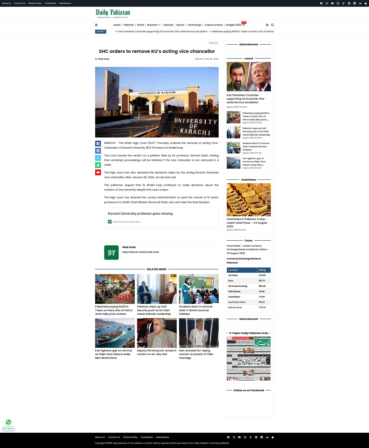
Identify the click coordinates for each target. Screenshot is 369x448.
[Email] (98, 172)
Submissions (65, 3)
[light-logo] (113, 14)
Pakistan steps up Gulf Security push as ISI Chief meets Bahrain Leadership (154, 310)
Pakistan (129, 25)
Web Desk (103, 59)
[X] (98, 158)
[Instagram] (338, 3)
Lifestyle (168, 25)
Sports (180, 25)
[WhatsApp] (98, 165)
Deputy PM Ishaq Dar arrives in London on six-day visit (156, 352)
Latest (117, 25)
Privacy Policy (34, 3)
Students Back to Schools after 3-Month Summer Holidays (195, 310)
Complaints (50, 3)
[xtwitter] (327, 3)
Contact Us (19, 3)
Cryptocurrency (214, 25)
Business (152, 25)
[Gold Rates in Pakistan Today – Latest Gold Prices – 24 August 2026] (249, 199)
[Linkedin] (354, 3)
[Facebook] (321, 3)
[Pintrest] (349, 3)
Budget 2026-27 (235, 25)
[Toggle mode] (267, 25)
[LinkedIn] (98, 151)
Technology (194, 25)
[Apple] (366, 3)
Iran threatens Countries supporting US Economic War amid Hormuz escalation (138, 31)
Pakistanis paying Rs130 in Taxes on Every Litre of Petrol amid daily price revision (232, 31)
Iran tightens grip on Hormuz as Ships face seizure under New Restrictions (113, 354)
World (140, 25)
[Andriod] (360, 3)
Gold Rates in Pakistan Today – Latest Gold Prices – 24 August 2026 (247, 222)
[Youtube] (332, 3)
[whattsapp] (8, 422)
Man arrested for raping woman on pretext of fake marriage (196, 354)
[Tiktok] (343, 3)
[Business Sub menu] (159, 25)
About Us (6, 3)
